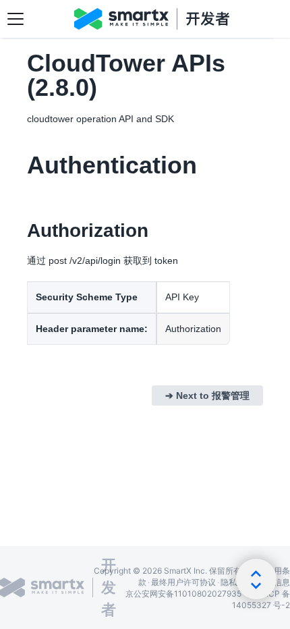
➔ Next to (207, 395)
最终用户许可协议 (183, 582)
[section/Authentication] (19, 165)
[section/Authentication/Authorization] (19, 230)
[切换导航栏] (15, 19)
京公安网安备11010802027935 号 (188, 594)
